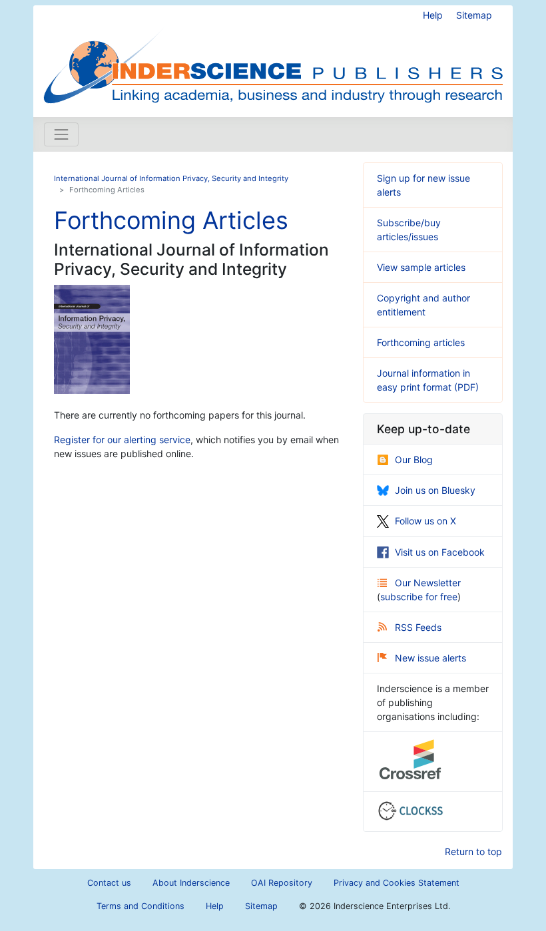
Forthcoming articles (421, 342)
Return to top (473, 851)
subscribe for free (418, 596)
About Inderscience (191, 883)
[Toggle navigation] (61, 134)
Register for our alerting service (122, 439)
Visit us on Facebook (440, 552)
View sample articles (421, 267)
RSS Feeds (418, 627)
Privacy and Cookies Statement (396, 883)
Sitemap (474, 15)
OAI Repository (281, 883)
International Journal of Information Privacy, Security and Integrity (171, 178)
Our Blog (414, 459)
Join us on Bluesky (435, 490)
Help (433, 15)
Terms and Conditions (140, 906)
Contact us (109, 883)
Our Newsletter (428, 582)
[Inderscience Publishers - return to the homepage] (273, 55)
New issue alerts (430, 657)
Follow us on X (425, 520)
